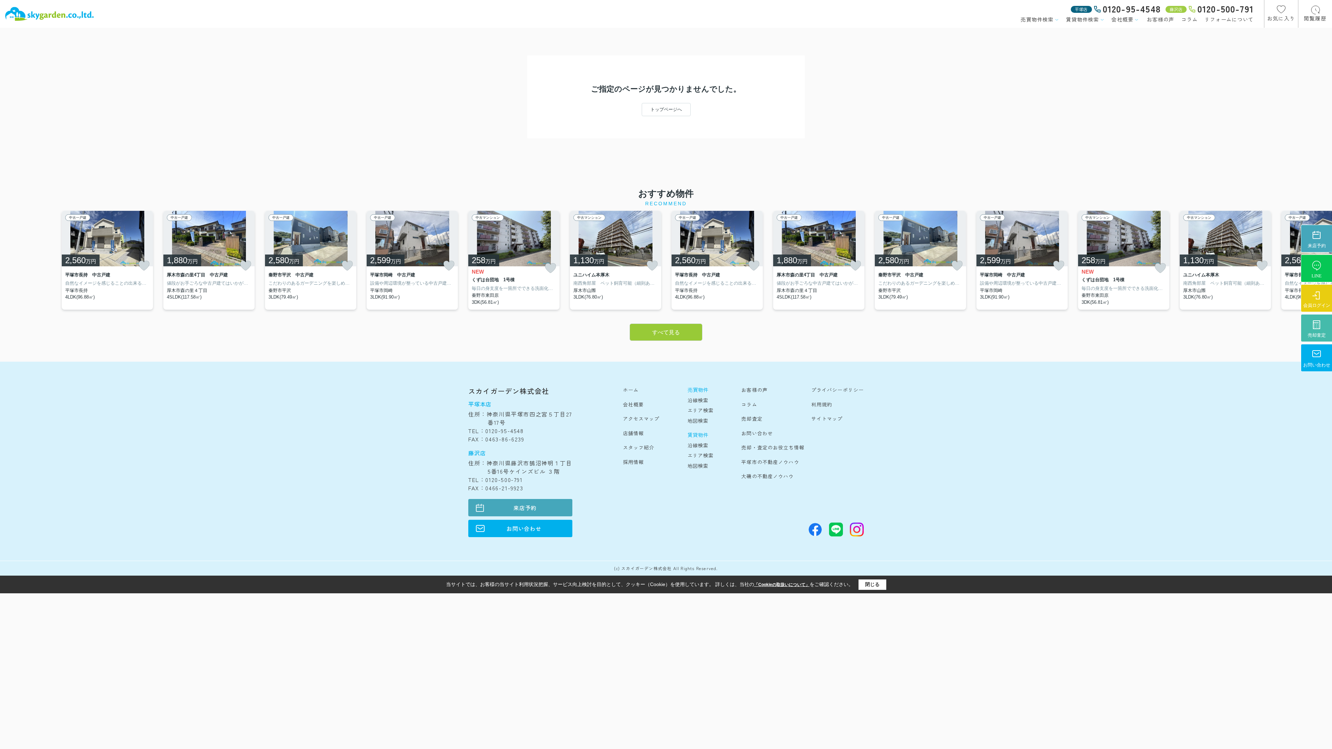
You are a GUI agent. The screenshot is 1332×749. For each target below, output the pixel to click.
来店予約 (525, 507)
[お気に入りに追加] (144, 265)
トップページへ (666, 109)
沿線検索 (698, 400)
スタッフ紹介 (639, 447)
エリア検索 (701, 410)
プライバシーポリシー (837, 389)
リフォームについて (1229, 19)
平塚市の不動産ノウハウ (770, 461)
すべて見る (666, 332)
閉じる (872, 584)
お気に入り (1281, 18)
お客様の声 (1160, 19)
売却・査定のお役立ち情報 (772, 447)
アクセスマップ (641, 418)
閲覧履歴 (1315, 18)
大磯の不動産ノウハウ (767, 476)
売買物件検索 (1037, 19)
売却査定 (751, 418)
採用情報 (633, 461)
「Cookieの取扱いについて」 (782, 584)
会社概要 (1122, 19)
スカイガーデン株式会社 (508, 391)
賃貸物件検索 (1082, 19)
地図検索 (698, 420)
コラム (1189, 19)
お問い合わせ (523, 528)
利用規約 (821, 404)
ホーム (631, 389)
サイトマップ (827, 418)
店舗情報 (633, 433)
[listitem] (514, 260)
